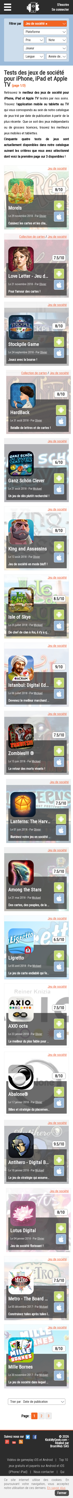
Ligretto (16, 958)
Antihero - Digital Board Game (37, 1162)
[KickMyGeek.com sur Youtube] (14, 1441)
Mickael (37, 488)
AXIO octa (18, 1026)
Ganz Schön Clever (26, 480)
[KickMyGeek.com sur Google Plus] (7, 1441)
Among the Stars (24, 889)
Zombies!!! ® (21, 753)
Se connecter (60, 9)
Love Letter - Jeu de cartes (34, 276)
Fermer (62, 1493)
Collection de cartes (32, 237)
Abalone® (18, 1094)
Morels (15, 208)
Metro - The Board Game (32, 1299)
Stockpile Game (23, 344)
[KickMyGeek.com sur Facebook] (34, 1436)
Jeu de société (57, 168)
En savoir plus (56, 1488)
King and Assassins (27, 549)
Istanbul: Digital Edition (31, 685)
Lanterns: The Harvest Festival (40, 821)
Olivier (42, 216)
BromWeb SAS (59, 1446)
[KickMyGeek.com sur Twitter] (27, 1436)
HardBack (19, 412)
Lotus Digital (23, 1230)
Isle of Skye (19, 617)
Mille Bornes (20, 1367)
